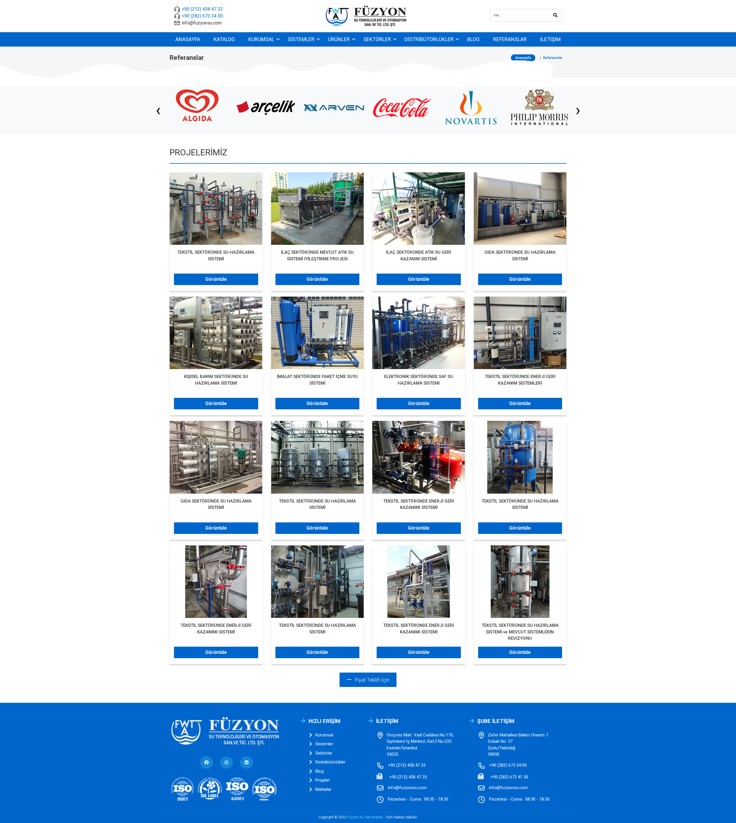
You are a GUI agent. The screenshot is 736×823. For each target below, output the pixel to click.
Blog (473, 39)
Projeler (322, 780)
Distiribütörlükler (330, 762)
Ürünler (339, 39)
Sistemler (301, 39)
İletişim (550, 39)
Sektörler (377, 39)
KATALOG (224, 39)
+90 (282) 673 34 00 (202, 16)
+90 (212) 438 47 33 (202, 9)
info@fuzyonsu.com (202, 23)
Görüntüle (216, 279)
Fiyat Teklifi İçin (372, 680)
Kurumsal (261, 39)
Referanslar (510, 39)
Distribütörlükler (429, 39)
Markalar (323, 789)
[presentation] (158, 113)
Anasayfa (187, 39)
